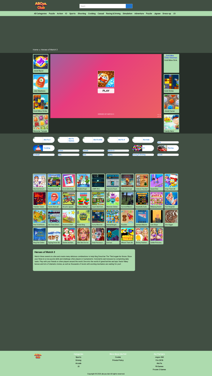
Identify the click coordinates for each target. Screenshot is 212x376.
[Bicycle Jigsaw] (69, 204)
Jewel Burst (38, 71)
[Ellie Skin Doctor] (83, 240)
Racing (170, 148)
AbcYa (159, 363)
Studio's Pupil (82, 189)
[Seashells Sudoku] (142, 204)
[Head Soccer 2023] (54, 186)
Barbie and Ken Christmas (72, 242)
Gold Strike (169, 91)
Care (159, 142)
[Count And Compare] (98, 204)
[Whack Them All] (127, 240)
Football (36, 155)
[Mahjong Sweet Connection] (156, 204)
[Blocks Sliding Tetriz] (83, 204)
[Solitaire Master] (142, 222)
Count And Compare (99, 207)
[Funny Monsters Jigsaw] (98, 222)
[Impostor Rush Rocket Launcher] (113, 186)
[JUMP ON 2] (98, 186)
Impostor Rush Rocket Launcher (118, 189)
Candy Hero (169, 131)
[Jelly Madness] (40, 88)
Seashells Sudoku (142, 207)
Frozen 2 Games (159, 369)
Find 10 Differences (40, 225)
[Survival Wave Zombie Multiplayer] (127, 204)
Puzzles (124, 225)
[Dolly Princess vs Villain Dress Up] (98, 240)
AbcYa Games (71, 140)
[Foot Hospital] (171, 204)
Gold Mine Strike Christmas (171, 60)
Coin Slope (154, 225)
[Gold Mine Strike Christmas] (171, 58)
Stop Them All (170, 189)
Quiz (84, 155)
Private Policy (118, 360)
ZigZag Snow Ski (54, 242)
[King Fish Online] (39, 240)
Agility (110, 155)
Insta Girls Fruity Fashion (71, 189)
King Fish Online (38, 242)
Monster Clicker (112, 207)
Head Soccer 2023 (54, 189)
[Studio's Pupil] (83, 186)
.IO (174, 13)
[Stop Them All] (171, 186)
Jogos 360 (159, 357)
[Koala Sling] (83, 222)
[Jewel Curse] (171, 108)
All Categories (40, 13)
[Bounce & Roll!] (69, 222)
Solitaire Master (141, 225)
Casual (101, 13)
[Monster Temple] (40, 129)
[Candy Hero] (171, 129)
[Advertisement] (106, 32)
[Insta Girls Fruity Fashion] (69, 186)
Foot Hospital (169, 207)
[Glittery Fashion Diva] (142, 240)
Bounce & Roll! (68, 225)
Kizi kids (146, 140)
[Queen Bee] (156, 186)
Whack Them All (127, 242)
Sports (72, 13)
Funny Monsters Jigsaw (100, 225)
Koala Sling (81, 225)
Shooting (82, 13)
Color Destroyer (126, 189)
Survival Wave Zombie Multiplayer (133, 207)
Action (60, 13)
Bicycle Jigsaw (68, 207)
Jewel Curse (169, 111)
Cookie (118, 357)
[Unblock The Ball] (142, 186)
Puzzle (52, 13)
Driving (78, 360)
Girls (59, 155)
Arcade (78, 363)
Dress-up (167, 13)
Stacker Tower (38, 207)
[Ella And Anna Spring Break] (39, 186)
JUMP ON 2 (96, 189)
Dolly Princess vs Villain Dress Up (103, 242)
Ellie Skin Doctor (83, 242)
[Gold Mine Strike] (40, 108)
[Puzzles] (127, 222)
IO (66, 13)
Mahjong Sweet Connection (160, 207)
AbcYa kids (97, 140)
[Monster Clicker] (113, 204)
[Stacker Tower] (39, 204)
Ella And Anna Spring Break (42, 189)
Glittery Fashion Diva (143, 242)
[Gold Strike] (171, 88)
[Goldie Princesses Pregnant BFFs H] (156, 240)
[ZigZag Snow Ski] (54, 240)
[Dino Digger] (171, 222)
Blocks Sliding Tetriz (84, 207)
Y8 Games (159, 366)
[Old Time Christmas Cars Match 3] (54, 222)
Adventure (139, 13)
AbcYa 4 (121, 140)
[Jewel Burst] (40, 68)
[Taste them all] (54, 204)
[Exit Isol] (113, 240)
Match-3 (110, 151)
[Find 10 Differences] (39, 222)
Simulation (127, 13)
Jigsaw (157, 13)
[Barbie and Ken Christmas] (69, 240)
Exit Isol (109, 242)
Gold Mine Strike (40, 111)
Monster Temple (40, 131)
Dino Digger (169, 225)
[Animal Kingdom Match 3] (113, 222)
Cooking (92, 13)
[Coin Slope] (156, 222)
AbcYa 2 (47, 140)
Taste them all (53, 207)
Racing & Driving (113, 13)
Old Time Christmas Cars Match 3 (60, 225)
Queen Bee (154, 189)
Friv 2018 (159, 360)
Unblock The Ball (142, 189)
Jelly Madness (39, 91)
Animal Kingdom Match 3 (115, 225)
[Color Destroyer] (127, 186)
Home (35, 49)
